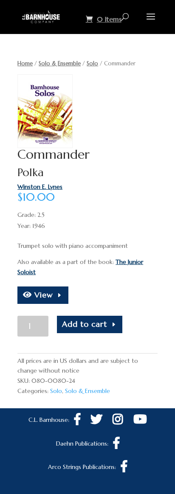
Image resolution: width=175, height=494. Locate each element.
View (42, 295)
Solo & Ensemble (60, 63)
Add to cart (84, 324)
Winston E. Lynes (39, 187)
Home (25, 63)
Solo (92, 63)
